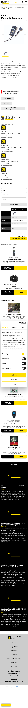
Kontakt (14, 666)
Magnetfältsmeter (19, 7)
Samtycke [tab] (5, 327)
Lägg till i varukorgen (18, 238)
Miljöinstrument (9, 7)
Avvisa (14, 384)
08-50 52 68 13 (4, 135)
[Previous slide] (3, 34)
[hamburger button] (26, 2)
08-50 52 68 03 (5, 149)
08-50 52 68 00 (14, 679)
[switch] (24, 358)
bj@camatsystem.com (6, 165)
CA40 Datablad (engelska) (11, 91)
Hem (2, 7)
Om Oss (14, 662)
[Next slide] (25, 34)
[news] (14, 483)
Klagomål (14, 654)
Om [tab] (23, 327)
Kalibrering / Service (13, 108)
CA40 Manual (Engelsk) (10, 93)
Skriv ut (9, 98)
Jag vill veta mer (6, 183)
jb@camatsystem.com (6, 179)
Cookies (14, 650)
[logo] (5, 2)
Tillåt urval (14, 379)
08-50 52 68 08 (5, 163)
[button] (5, 54)
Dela (8, 103)
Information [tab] (14, 327)
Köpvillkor (14, 647)
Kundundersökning (14, 658)
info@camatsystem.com (14, 681)
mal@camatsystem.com (7, 151)
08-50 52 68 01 (4, 177)
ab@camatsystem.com (7, 137)
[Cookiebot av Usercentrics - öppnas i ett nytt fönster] (19, 323)
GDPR (14, 643)
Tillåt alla (14, 375)
